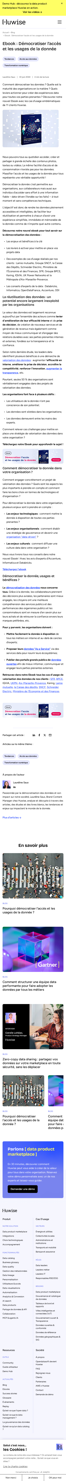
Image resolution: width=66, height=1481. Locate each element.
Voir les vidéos (31, 12)
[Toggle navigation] (59, 22)
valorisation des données (17, 360)
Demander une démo (23, 1189)
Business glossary (11, 1262)
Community (8, 1363)
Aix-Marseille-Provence (32, 683)
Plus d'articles (11, 817)
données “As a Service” (37, 648)
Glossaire (7, 1398)
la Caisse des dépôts (25, 687)
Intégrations (8, 1236)
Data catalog (9, 1258)
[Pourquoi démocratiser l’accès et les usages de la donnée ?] (33, 885)
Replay (6, 1406)
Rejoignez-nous (43, 1373)
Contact (39, 1390)
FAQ (38, 1369)
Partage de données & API (15, 1309)
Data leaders (41, 1265)
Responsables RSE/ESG (47, 1278)
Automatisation (10, 1292)
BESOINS (39, 1286)
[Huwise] (14, 21)
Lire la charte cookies (15, 1466)
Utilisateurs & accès (12, 1283)
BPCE (59, 678)
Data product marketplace (15, 1231)
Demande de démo (45, 1394)
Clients (39, 1377)
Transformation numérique (16, 65)
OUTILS (6, 1357)
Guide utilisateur (10, 1367)
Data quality (8, 1266)
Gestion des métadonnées (15, 1271)
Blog (13, 32)
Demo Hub (8, 1371)
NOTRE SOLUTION (10, 1226)
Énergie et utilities (44, 1231)
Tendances (9, 59)
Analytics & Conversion (13, 1296)
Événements (8, 1402)
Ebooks (6, 1389)
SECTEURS (40, 1226)
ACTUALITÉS (8, 1379)
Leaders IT (40, 1274)
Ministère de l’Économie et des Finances (36, 691)
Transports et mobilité (46, 1247)
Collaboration (9, 1314)
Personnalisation (10, 1279)
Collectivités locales (45, 1236)
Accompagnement (11, 1244)
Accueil (6, 32)
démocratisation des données (23, 587)
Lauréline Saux (9, 77)
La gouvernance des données (16, 1422)
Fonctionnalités (11, 1253)
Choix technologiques (13, 1240)
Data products (9, 1305)
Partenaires (41, 1381)
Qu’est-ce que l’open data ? (15, 1410)
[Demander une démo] (33, 1169)
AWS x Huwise (42, 1386)
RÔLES (38, 1260)
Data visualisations (11, 1288)
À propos (40, 1357)
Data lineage (8, 1275)
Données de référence (46, 1332)
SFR (52, 678)
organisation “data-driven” (21, 536)
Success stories (10, 1393)
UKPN (14, 683)
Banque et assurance (45, 1251)
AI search (7, 1301)
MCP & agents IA (10, 1318)
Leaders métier (43, 1269)
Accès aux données (28, 59)
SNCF (42, 687)
